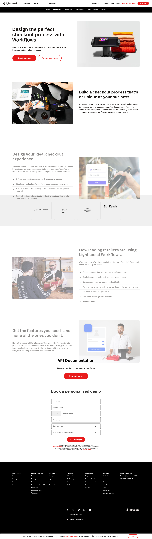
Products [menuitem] (56, 10)
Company (106, 473)
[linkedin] (84, 510)
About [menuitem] (106, 3)
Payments (34, 488)
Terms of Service (57, 446)
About (105, 479)
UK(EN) (71, 519)
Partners (70, 473)
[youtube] (90, 510)
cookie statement (71, 536)
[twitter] (67, 510)
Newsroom (106, 491)
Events (87, 488)
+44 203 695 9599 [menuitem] (128, 3)
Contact (105, 476)
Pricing (14, 479)
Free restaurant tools (92, 482)
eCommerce (53, 473)
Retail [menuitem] (36, 3)
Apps (50, 479)
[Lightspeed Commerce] (10, 3)
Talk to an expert (50, 58)
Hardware (15, 482)
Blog (86, 476)
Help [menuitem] (112, 3)
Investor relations (108, 494)
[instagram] (73, 510)
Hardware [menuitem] (68, 10)
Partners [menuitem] (52, 3)
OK (133, 536)
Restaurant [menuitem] (26, 3)
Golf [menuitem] (43, 3)
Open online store (54, 485)
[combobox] (56, 413)
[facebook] (62, 510)
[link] (128, 3)
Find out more (76, 376)
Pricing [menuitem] (103, 10)
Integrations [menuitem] (80, 10)
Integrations (71, 476)
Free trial (143, 3)
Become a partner (72, 482)
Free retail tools (90, 479)
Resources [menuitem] (95, 3)
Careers (105, 482)
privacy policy (87, 449)
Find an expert (71, 479)
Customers (88, 485)
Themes (51, 482)
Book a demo (24, 58)
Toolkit (69, 485)
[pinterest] (79, 510)
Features (15, 476)
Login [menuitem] (118, 3)
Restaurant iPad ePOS (38, 485)
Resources (89, 473)
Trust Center (107, 485)
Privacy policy (79, 519)
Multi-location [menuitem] (93, 10)
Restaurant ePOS (37, 473)
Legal (104, 488)
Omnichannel (16, 485)
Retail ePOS (16, 473)
